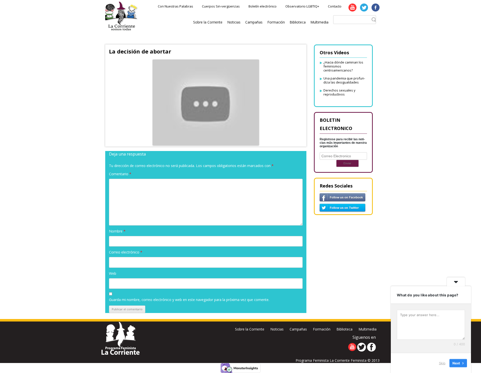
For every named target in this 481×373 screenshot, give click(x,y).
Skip (442, 363)
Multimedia (319, 22)
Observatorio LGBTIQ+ (302, 6)
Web (112, 273)
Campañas (254, 22)
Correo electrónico (125, 252)
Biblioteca (298, 22)
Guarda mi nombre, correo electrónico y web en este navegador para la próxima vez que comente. (189, 299)
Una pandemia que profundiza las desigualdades (344, 80)
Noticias (234, 22)
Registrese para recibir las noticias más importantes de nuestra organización (343, 143)
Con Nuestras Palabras (175, 6)
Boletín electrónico (263, 6)
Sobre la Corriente (207, 22)
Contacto (334, 6)
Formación (276, 22)
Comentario (120, 174)
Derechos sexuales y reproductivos (339, 92)
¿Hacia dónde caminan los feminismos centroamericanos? (343, 66)
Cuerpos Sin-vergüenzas (221, 6)
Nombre (117, 231)
